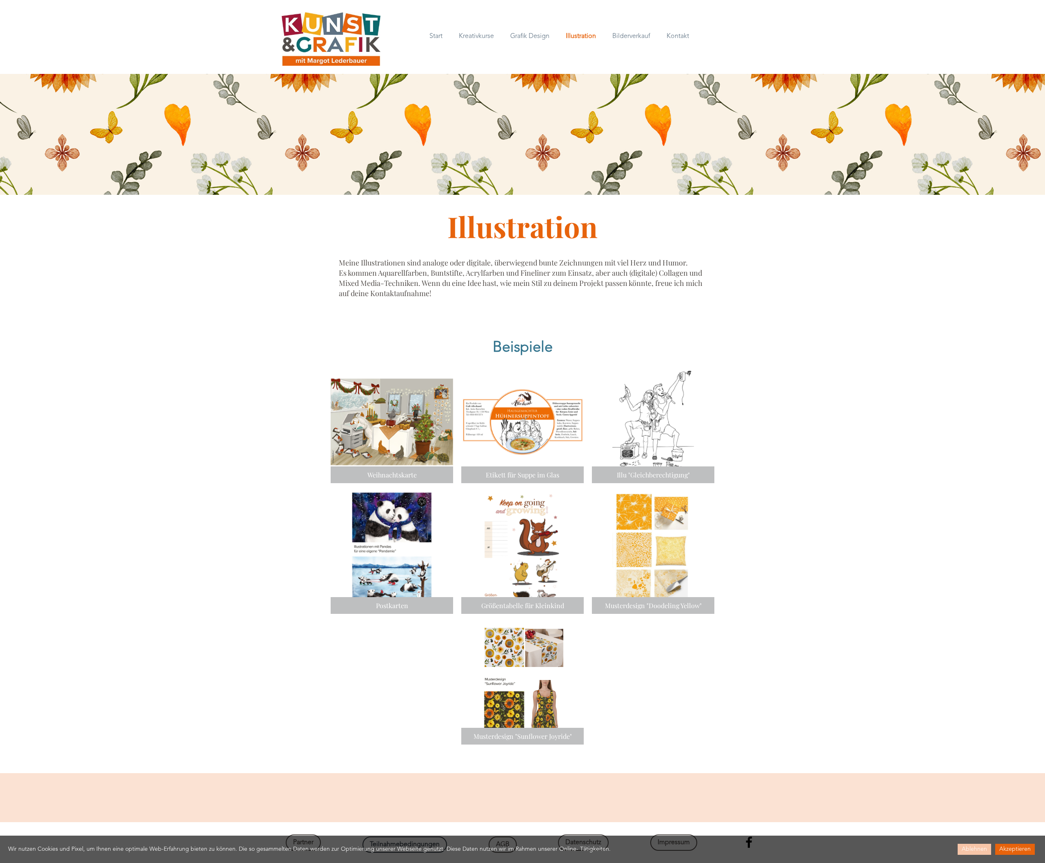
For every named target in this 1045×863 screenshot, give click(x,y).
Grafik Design (529, 36)
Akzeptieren (1015, 849)
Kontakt (678, 36)
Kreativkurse (476, 36)
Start (435, 36)
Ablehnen (974, 849)
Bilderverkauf (631, 36)
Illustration (581, 36)
